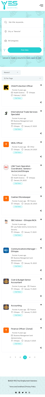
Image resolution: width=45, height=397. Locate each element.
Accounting (16, 305)
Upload (5, 58)
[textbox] (22, 31)
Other (32, 147)
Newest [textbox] (7, 72)
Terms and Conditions (17, 387)
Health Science (19, 93)
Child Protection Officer (22, 86)
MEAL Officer (17, 143)
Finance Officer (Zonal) (22, 328)
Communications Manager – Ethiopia (24, 250)
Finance (33, 201)
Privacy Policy (31, 387)
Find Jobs (25, 50)
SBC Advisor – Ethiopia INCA (23, 220)
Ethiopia (32, 93)
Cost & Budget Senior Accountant (21, 281)
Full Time (18, 98)
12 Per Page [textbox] (8, 78)
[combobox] (24, 31)
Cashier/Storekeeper (21, 197)
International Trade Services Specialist (24, 113)
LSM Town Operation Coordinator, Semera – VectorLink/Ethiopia (21, 168)
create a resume (17, 58)
